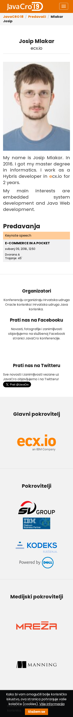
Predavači (37, 16)
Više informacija (51, 704)
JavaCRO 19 (24, 6)
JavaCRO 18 (13, 16)
